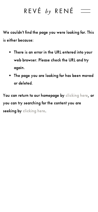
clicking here (77, 95)
